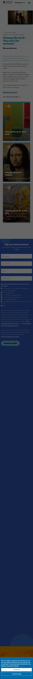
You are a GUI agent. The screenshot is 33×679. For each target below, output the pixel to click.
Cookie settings (16, 674)
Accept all (16, 670)
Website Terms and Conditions (10, 666)
